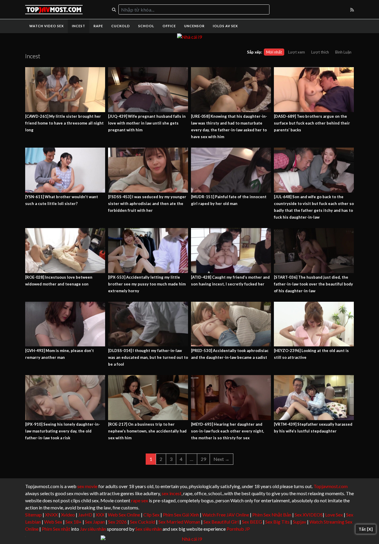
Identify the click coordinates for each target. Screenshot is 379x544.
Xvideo (68, 514)
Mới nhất (274, 52)
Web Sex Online (124, 514)
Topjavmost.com (331, 486)
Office (169, 26)
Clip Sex (151, 514)
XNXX (51, 514)
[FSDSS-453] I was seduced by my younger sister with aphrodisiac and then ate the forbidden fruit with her (147, 203)
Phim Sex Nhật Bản (271, 514)
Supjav (299, 521)
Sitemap (33, 514)
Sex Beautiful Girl (221, 521)
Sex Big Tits (277, 521)
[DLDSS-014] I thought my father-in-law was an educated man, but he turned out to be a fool (148, 357)
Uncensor (194, 26)
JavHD (85, 514)
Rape (98, 26)
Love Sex (334, 514)
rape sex (139, 500)
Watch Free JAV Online (225, 514)
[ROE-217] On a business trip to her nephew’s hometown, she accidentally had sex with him (147, 431)
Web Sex (53, 521)
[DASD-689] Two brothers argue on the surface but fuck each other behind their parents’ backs (312, 123)
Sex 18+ (73, 521)
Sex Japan (95, 521)
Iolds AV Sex (225, 26)
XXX (100, 514)
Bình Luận (343, 52)
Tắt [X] (366, 529)
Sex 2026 (117, 521)
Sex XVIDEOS (309, 514)
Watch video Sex (46, 26)
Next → (221, 459)
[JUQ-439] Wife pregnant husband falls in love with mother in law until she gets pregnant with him (147, 123)
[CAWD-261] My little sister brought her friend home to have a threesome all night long (64, 123)
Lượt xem (296, 52)
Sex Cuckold (142, 521)
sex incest (172, 493)
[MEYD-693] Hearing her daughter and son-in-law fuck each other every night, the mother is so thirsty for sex (227, 431)
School (146, 26)
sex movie (87, 486)
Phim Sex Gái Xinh (181, 514)
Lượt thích (320, 52)
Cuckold (120, 26)
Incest (78, 26)
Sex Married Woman (179, 521)
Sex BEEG (252, 521)
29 (203, 459)
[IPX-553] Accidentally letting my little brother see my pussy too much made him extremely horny (147, 284)
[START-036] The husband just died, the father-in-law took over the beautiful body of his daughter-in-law (313, 284)
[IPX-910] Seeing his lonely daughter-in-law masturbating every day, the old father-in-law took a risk (62, 431)
